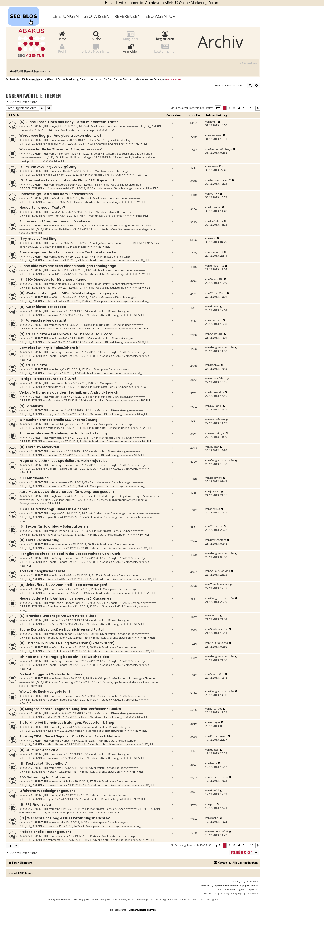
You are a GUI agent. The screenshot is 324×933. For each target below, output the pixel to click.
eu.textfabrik (62, 383)
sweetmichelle (63, 781)
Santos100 (60, 284)
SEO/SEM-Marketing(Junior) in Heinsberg (54, 509)
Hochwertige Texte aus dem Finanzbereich (56, 194)
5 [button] (244, 108)
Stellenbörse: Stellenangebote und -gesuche (124, 225)
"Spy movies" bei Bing (37, 238)
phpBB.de (253, 889)
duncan (58, 311)
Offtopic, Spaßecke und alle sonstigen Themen (126, 678)
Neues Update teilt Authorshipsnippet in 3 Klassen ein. (66, 598)
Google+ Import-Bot (66, 352)
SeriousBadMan (64, 575)
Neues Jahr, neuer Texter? (42, 207)
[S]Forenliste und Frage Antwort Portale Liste (58, 616)
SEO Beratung (158, 899)
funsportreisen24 (65, 184)
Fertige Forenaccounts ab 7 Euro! (47, 379)
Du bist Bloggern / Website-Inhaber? (50, 674)
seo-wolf (59, 171)
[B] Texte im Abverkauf (39, 447)
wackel (58, 822)
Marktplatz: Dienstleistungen (108, 126)
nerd (57, 243)
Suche (96, 38)
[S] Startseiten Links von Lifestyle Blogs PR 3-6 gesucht (66, 180)
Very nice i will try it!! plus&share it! (49, 348)
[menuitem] (248, 63)
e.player (59, 727)
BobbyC (59, 369)
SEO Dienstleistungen (118, 899)
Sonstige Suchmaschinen (105, 243)
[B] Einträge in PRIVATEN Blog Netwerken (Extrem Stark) (67, 643)
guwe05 (59, 513)
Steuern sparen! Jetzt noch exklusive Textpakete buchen (69, 252)
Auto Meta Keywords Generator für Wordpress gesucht (66, 492)
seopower (60, 140)
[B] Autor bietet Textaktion (42, 307)
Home (62, 38)
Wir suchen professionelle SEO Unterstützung (58, 420)
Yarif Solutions (63, 647)
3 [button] (234, 108)
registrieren (173, 79)
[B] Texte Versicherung (39, 540)
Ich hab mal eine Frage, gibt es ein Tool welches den (64, 657)
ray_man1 (60, 410)
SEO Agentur (160, 16)
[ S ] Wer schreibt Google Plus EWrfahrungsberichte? (64, 818)
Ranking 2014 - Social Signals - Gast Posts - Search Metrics (69, 736)
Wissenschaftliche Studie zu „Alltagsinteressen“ (60, 149)
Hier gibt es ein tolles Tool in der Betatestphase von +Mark (69, 554)
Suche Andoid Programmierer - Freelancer (55, 221)
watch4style (61, 424)
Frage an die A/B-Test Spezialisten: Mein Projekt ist (63, 460)
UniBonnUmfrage (65, 153)
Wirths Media (62, 297)
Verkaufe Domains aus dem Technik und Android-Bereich (68, 392)
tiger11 (58, 795)
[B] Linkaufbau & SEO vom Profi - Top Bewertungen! (63, 585)
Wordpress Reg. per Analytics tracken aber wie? (60, 135)
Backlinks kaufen (177, 899)
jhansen (59, 496)
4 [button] (239, 108)
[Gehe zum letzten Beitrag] (219, 121)
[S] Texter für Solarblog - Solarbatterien (53, 526)
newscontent (62, 544)
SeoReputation (63, 634)
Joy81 (57, 126)
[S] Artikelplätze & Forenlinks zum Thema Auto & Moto (65, 334)
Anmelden (131, 51)
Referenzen (127, 16)
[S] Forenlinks (31, 406)
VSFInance (60, 531)
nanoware (60, 482)
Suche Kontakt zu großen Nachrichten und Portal (61, 629)
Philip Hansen (62, 740)
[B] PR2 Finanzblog (35, 804)
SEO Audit (193, 899)
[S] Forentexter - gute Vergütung (47, 166)
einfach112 (61, 270)
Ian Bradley (252, 881)
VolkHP (58, 198)
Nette (57, 768)
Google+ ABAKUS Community (127, 352)
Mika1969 (60, 713)
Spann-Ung (61, 678)
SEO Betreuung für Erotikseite (44, 777)
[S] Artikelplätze (33, 365)
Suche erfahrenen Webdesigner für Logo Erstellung (63, 433)
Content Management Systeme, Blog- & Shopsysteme (127, 496)
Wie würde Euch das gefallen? (45, 691)
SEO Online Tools (95, 899)
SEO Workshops (140, 899)
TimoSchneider (63, 589)
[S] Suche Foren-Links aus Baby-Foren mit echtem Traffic (68, 122)
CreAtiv (58, 620)
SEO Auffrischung (34, 478)
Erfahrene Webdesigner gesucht (47, 791)
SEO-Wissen (97, 16)
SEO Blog (78, 899)
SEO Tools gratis (209, 899)
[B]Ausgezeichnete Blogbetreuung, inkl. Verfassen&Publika (70, 709)
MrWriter (60, 212)
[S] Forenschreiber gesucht (43, 320)
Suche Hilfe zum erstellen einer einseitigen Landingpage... (69, 266)
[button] (218, 108)
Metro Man (61, 397)
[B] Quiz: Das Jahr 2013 (38, 750)
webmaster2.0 (63, 836)
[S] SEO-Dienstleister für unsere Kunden (54, 279)
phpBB (217, 885)
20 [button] (251, 108)
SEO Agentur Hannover (59, 899)
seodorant (60, 256)
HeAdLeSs (60, 225)
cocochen (60, 325)
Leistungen (65, 16)
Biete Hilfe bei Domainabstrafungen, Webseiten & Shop (66, 722)
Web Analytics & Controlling (113, 140)
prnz (57, 809)
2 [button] (229, 108)
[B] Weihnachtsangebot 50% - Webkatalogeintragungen (68, 293)
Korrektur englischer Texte (42, 571)
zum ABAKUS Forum (20, 873)
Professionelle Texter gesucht (45, 832)
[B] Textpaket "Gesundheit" (43, 763)
